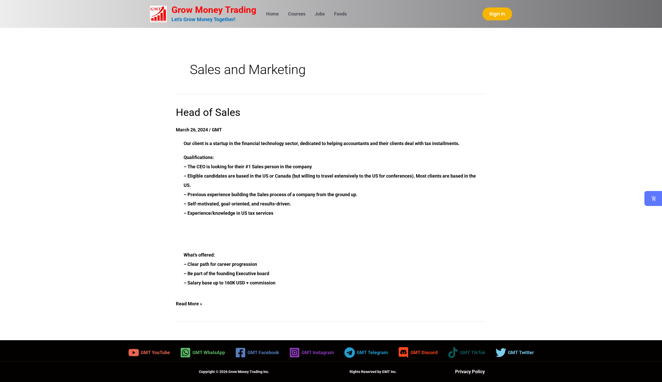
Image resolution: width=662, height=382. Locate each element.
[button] (497, 13)
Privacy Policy (470, 371)
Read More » (189, 302)
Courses (296, 14)
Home (272, 14)
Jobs (320, 14)
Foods (340, 14)
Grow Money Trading (213, 10)
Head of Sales (208, 112)
